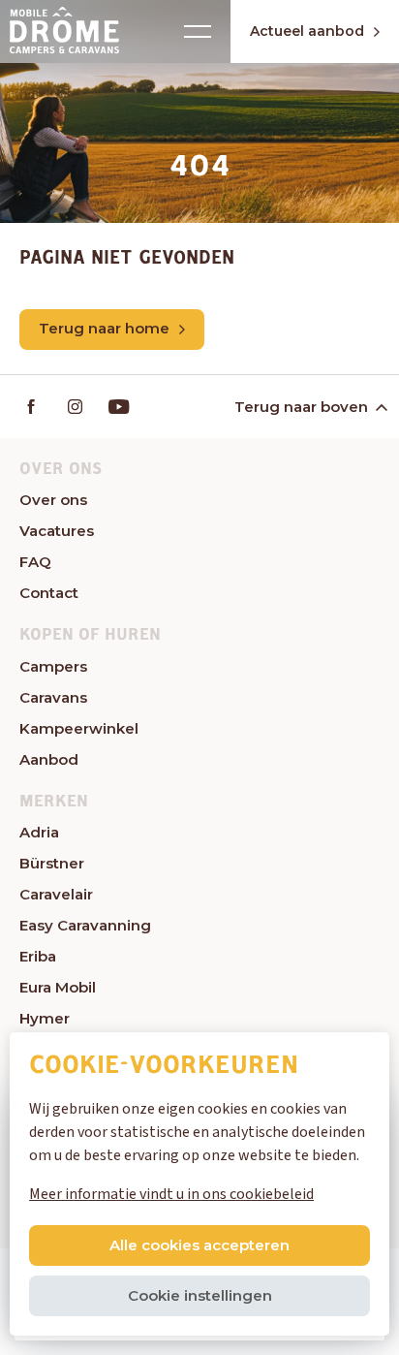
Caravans (53, 697)
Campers (53, 666)
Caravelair (56, 894)
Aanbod (48, 759)
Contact (48, 592)
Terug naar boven (301, 406)
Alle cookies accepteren (199, 1245)
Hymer (44, 1018)
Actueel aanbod (307, 31)
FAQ (35, 561)
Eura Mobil (57, 987)
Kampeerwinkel (78, 728)
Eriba (37, 956)
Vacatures (56, 530)
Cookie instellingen (200, 1295)
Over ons (53, 499)
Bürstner (51, 863)
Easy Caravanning (85, 925)
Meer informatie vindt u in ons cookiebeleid (171, 1194)
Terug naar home (104, 328)
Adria (39, 832)
